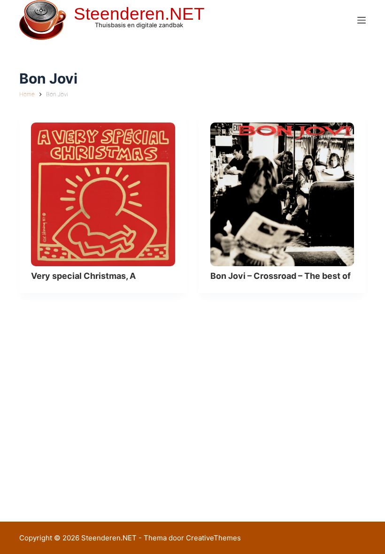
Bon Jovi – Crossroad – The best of (280, 276)
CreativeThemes (213, 537)
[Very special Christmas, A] (103, 195)
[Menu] (361, 20)
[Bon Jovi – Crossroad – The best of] (282, 195)
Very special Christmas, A (83, 276)
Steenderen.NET (139, 13)
